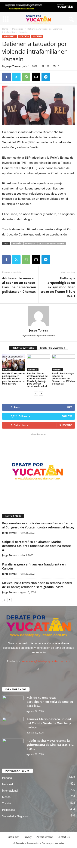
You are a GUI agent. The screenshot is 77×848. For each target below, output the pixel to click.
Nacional (32, 369)
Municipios (17, 28)
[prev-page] (36, 393)
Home (5, 28)
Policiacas (8, 809)
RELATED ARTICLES (23, 347)
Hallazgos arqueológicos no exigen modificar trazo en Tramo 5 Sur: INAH (58, 287)
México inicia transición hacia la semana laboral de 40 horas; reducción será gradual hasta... (37, 585)
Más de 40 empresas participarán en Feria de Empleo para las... (50, 702)
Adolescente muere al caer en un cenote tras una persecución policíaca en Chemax (19, 285)
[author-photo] (38, 316)
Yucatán (37, 36)
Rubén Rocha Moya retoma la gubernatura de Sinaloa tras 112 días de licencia (63, 378)
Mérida (6, 797)
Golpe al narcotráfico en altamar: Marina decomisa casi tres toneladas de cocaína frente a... (36, 546)
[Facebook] (6, 77)
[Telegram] (45, 77)
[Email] (36, 77)
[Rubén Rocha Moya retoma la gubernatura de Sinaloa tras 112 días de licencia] (63, 362)
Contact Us (64, 836)
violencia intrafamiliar (51, 243)
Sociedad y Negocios (15, 816)
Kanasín (17, 243)
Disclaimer (13, 836)
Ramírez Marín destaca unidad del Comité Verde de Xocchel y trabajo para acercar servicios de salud (37, 380)
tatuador (30, 243)
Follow (67, 416)
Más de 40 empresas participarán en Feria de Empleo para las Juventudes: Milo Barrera (13, 378)
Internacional (10, 790)
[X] (16, 77)
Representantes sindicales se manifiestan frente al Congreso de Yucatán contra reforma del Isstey (38, 525)
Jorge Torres (13, 66)
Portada (24, 36)
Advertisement (45, 836)
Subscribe (65, 425)
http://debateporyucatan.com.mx (38, 335)
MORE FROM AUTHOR (52, 347)
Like (69, 407)
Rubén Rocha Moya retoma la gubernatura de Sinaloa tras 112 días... (50, 745)
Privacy (28, 836)
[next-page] (41, 393)
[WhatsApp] (26, 77)
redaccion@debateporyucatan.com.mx (46, 661)
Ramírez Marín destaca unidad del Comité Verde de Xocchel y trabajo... (49, 723)
